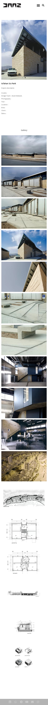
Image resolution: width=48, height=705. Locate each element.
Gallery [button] (24, 130)
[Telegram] (21, 702)
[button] (38, 5)
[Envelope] (32, 702)
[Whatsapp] (15, 702)
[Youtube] (26, 702)
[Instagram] (38, 702)
